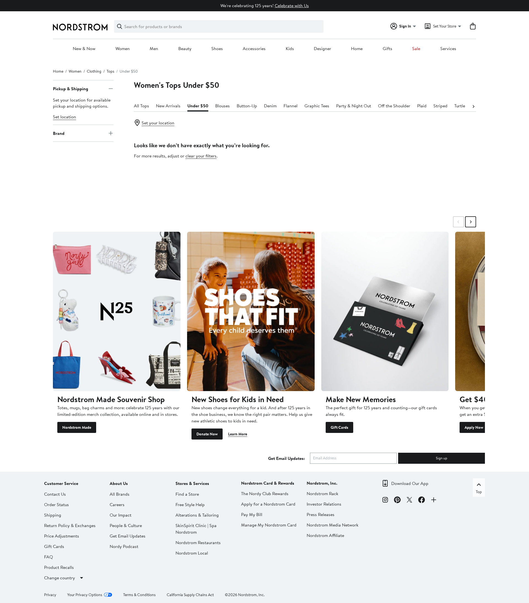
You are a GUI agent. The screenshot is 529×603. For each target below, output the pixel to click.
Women (122, 48)
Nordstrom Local (192, 553)
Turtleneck (464, 106)
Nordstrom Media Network (332, 525)
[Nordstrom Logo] (80, 27)
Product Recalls (59, 567)
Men (154, 48)
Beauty (184, 48)
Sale (416, 48)
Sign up (441, 457)
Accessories (254, 48)
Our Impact (120, 515)
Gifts (387, 48)
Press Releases (320, 514)
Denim (270, 106)
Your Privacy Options (84, 594)
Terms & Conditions (139, 594)
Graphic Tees (316, 106)
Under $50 (197, 106)
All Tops (141, 106)
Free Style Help (190, 504)
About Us (119, 483)
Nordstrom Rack (322, 493)
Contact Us (55, 494)
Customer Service (61, 483)
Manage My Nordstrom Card (268, 525)
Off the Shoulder (394, 106)
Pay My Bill (251, 514)
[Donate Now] (251, 311)
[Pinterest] (397, 500)
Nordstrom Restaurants (198, 542)
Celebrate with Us (292, 5)
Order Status (56, 504)
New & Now (84, 48)
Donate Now (207, 434)
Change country (59, 578)
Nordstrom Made (76, 427)
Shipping (52, 515)
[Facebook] (421, 500)
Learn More (237, 434)
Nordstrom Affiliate (325, 535)
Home (357, 48)
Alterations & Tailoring (197, 515)
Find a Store (187, 494)
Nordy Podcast (124, 546)
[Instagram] (385, 500)
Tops (110, 71)
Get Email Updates (127, 536)
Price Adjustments (61, 536)
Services (448, 48)
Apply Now (474, 427)
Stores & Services (192, 483)
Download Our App (409, 483)
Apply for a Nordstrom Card (268, 504)
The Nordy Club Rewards (264, 493)
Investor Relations (324, 504)
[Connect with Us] (433, 500)
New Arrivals (168, 106)
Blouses (222, 106)
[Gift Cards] (385, 311)
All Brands (119, 494)
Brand (58, 133)
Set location (64, 117)
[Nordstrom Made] (116, 311)
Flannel (291, 106)
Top (479, 492)
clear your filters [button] (201, 156)
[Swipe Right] (470, 221)
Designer (322, 48)
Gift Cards (339, 427)
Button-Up (247, 106)
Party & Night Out (353, 106)
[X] (409, 500)
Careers (117, 504)
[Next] (473, 106)
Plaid (422, 106)
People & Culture (126, 525)
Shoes (217, 48)
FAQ (48, 557)
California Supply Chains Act (190, 594)
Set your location (158, 123)
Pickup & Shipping (70, 89)
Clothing (94, 71)
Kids (290, 48)
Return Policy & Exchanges (70, 525)
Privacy (50, 594)
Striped (440, 106)
